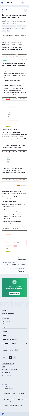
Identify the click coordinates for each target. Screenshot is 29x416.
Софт (8, 30)
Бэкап (4, 30)
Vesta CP (19, 26)
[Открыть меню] (26, 2)
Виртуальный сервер (8, 28)
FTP (15, 26)
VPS (24, 26)
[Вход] (22, 2)
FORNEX (6, 384)
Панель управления (7, 26)
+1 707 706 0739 (8, 386)
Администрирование (19, 28)
